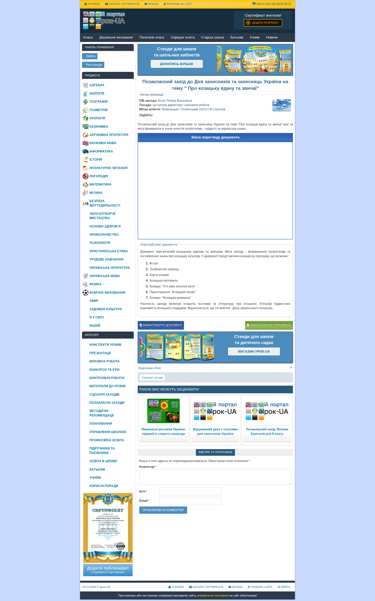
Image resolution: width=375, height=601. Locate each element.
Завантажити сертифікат (270, 325)
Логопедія (98, 176)
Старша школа (212, 38)
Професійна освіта (106, 440)
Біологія (96, 93)
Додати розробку (265, 22)
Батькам (236, 38)
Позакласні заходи (106, 402)
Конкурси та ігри (104, 369)
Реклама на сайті (179, 4)
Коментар (147, 466)
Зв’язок (153, 4)
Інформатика (101, 151)
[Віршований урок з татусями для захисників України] (215, 410)
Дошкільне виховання (116, 38)
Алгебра (96, 85)
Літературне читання (108, 168)
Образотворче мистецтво (102, 216)
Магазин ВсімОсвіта (273, 4)
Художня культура (105, 309)
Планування (100, 423)
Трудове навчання (106, 259)
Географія (98, 101)
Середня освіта (183, 38)
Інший (94, 325)
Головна (93, 4)
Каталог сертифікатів (123, 4)
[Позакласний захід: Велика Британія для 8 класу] (267, 410)
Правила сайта (261, 587)
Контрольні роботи (106, 378)
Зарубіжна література (109, 134)
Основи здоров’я (105, 226)
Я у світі (96, 317)
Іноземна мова (102, 143)
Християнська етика (108, 251)
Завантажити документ (162, 325)
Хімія (93, 300)
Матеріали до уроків (107, 386)
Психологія (99, 242)
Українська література (109, 267)
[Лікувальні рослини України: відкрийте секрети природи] (163, 410)
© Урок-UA (96, 587)
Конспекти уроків (105, 344)
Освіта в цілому (103, 461)
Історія (95, 159)
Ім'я (143, 491)
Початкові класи (151, 38)
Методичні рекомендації (101, 413)
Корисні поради (103, 486)
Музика (96, 192)
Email (144, 500)
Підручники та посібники (102, 450)
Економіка (98, 126)
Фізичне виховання (107, 292)
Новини (272, 38)
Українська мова (104, 276)
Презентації (100, 353)
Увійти (285, 587)
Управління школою (107, 432)
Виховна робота (104, 361)
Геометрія (98, 110)
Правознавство (104, 234)
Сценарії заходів (152, 377)
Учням (255, 38)
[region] (254, 60)
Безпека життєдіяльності (104, 203)
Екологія (97, 118)
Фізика (95, 284)
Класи (88, 38)
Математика (100, 184)
